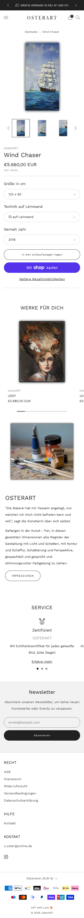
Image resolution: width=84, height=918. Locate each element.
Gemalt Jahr (15, 229)
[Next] (76, 5)
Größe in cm (15, 184)
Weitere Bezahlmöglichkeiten (42, 279)
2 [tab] (42, 669)
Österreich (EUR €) (39, 878)
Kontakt (10, 823)
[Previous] (8, 5)
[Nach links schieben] (9, 128)
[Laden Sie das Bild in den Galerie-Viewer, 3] (63, 128)
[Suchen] (78, 17)
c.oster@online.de (18, 846)
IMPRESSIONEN (23, 575)
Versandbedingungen (20, 793)
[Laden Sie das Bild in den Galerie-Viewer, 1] (21, 128)
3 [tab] (46, 669)
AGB (7, 772)
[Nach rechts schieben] (75, 128)
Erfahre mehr (42, 662)
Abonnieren (42, 735)
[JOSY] (42, 351)
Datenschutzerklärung (21, 800)
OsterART (11, 148)
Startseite (31, 31)
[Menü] (6, 17)
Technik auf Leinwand (23, 206)
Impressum (12, 779)
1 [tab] (38, 669)
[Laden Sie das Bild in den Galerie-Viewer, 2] (42, 128)
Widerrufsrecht (15, 786)
